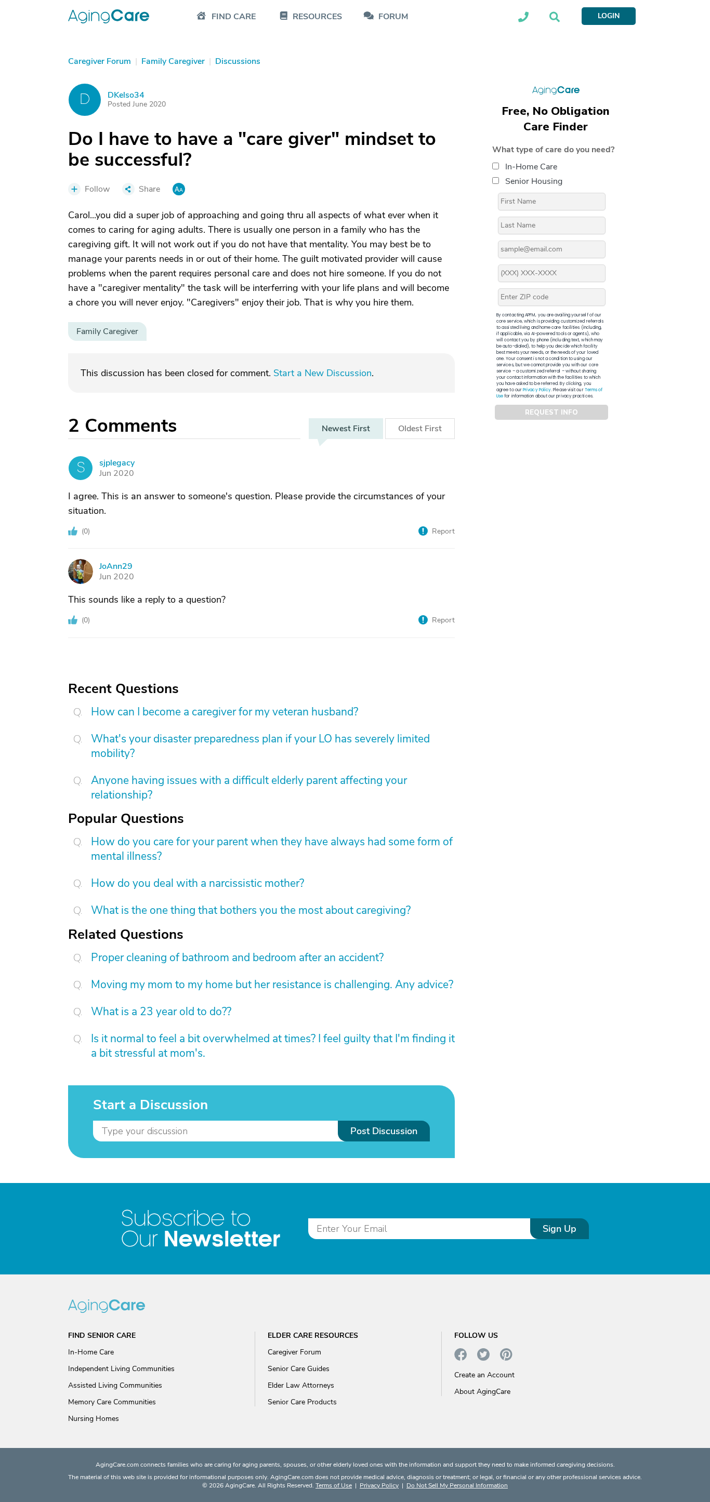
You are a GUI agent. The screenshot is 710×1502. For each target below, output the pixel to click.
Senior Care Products (302, 1402)
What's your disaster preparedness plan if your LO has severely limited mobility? (260, 746)
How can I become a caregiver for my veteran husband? (224, 712)
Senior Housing (533, 181)
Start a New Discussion (322, 373)
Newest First (346, 428)
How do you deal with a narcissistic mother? (197, 883)
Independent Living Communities (121, 1369)
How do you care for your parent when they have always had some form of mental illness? (272, 848)
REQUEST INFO (551, 412)
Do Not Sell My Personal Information (457, 1485)
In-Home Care (531, 166)
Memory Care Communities (112, 1402)
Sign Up (559, 1228)
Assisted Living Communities (115, 1385)
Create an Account (484, 1375)
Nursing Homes (93, 1419)
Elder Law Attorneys (301, 1385)
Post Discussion (383, 1131)
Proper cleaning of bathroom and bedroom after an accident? (237, 957)
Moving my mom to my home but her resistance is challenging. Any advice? (272, 984)
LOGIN (609, 16)
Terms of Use (333, 1485)
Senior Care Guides (299, 1369)
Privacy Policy (537, 390)
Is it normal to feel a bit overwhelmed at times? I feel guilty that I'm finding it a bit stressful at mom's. (273, 1045)
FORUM (393, 16)
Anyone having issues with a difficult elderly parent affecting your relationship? (249, 787)
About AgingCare (482, 1392)
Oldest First (420, 428)
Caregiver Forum (294, 1352)
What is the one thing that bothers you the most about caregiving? (251, 910)
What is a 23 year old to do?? (161, 1011)
